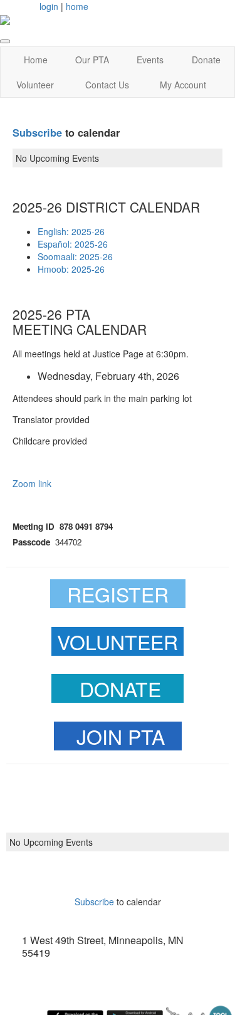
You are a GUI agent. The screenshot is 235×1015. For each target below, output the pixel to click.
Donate (206, 59)
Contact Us (107, 84)
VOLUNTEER (117, 641)
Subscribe (37, 132)
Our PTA (92, 59)
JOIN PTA (120, 736)
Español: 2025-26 (73, 244)
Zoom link (32, 483)
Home (36, 59)
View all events (117, 876)
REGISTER (118, 593)
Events (150, 59)
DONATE (120, 688)
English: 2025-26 (71, 231)
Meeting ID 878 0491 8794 (63, 526)
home (77, 6)
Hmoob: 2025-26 (71, 269)
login (48, 6)
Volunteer (35, 84)
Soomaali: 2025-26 (75, 256)
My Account (183, 84)
